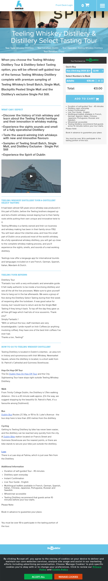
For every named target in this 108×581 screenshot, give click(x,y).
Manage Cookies (68, 577)
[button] (31, 176)
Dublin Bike (9, 437)
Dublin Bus (6, 415)
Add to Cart (85, 98)
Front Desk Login (64, 5)
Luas (3, 452)
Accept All (38, 577)
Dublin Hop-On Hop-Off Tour (23, 374)
